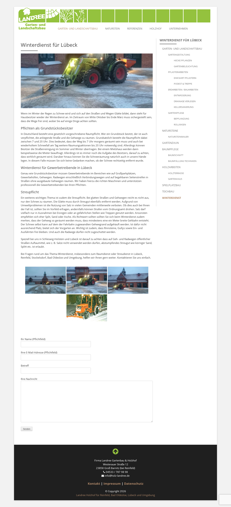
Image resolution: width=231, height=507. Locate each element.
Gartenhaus (175, 178)
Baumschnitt (175, 155)
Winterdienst (171, 197)
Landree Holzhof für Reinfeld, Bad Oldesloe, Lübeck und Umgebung (115, 495)
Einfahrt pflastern (185, 77)
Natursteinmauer (178, 136)
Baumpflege (170, 149)
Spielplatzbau (171, 185)
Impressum (112, 484)
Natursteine (170, 130)
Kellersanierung (183, 107)
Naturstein (112, 28)
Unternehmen (178, 28)
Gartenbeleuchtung (186, 66)
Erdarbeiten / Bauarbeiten (183, 89)
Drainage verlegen (185, 101)
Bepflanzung (181, 118)
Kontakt (94, 484)
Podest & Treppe (183, 83)
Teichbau (168, 191)
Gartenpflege (176, 112)
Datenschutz (133, 484)
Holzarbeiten (171, 167)
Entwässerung (182, 95)
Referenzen (134, 28)
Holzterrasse (176, 173)
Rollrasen (180, 124)
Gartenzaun (170, 142)
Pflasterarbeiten (178, 72)
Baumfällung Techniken (182, 161)
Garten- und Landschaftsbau (78, 28)
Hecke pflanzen (183, 60)
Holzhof (156, 28)
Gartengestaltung (179, 54)
